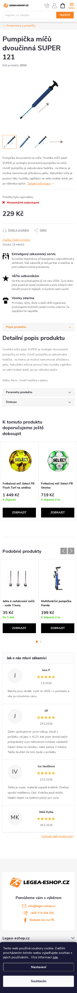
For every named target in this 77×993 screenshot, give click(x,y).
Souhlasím (38, 981)
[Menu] (71, 5)
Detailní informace (39, 184)
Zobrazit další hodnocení (56, 836)
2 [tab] (40, 642)
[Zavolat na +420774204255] (46, 5)
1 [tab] (37, 642)
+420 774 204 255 (42, 913)
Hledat (65, 15)
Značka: (16, 240)
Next (71, 551)
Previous (63, 551)
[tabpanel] (19, 481)
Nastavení (38, 967)
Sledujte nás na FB (41, 920)
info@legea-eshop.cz (41, 906)
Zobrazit (19, 512)
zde (55, 957)
